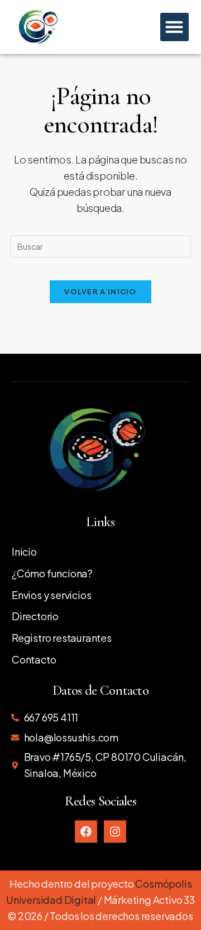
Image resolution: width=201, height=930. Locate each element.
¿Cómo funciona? (52, 573)
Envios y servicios (51, 594)
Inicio (24, 551)
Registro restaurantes (62, 637)
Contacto (34, 659)
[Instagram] (115, 831)
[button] (174, 27)
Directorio (35, 616)
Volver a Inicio (100, 291)
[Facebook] (86, 831)
